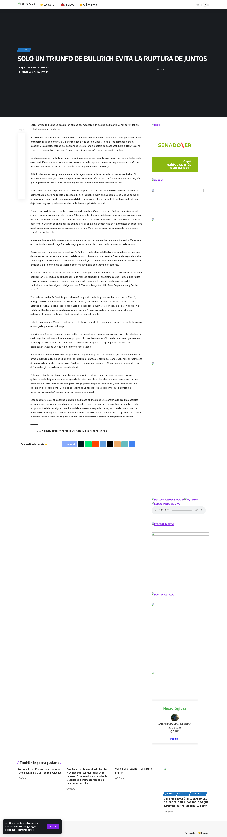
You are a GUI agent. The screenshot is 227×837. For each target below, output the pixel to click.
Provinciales (198, 794)
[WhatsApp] (183, 4)
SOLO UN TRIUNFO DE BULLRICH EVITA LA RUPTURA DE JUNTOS (74, 431)
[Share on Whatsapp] (178, 69)
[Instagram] (177, 4)
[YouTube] (173, 4)
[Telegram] (180, 4)
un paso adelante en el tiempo (34, 67)
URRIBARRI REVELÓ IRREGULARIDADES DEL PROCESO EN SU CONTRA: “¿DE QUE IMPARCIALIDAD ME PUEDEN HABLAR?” (186, 802)
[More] (207, 69)
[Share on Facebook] (169, 69)
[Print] (202, 69)
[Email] (193, 69)
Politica (24, 49)
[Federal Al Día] (26, 5)
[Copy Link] (197, 69)
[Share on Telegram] (183, 69)
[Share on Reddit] (21, 151)
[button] (53, 826)
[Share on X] (173, 69)
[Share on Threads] (188, 69)
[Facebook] (170, 4)
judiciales (170, 794)
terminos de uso (26, 830)
